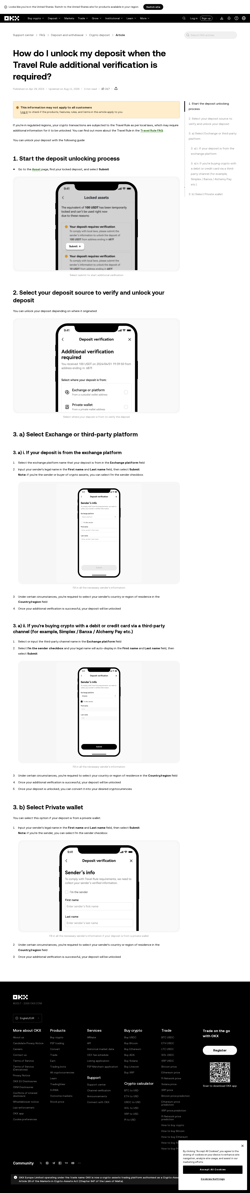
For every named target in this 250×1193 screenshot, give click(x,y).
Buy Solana (131, 1060)
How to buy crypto (172, 1125)
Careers (17, 1049)
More (143, 18)
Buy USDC (130, 1037)
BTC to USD (131, 1090)
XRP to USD (131, 1113)
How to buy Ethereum (174, 1136)
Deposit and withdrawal (67, 35)
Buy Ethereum (132, 1049)
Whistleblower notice (26, 1101)
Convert (55, 1049)
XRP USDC (167, 1060)
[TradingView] (66, 1163)
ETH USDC (167, 1043)
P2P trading (57, 1043)
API (89, 1043)
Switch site (153, 6)
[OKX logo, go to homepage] (11, 18)
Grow (95, 18)
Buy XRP (129, 1072)
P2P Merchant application (102, 1066)
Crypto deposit (99, 35)
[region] (212, 1165)
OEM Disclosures (23, 1087)
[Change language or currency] (244, 18)
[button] (184, 18)
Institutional (112, 18)
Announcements (97, 1096)
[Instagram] (47, 1163)
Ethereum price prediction (170, 1103)
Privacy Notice (21, 1075)
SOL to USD (131, 1107)
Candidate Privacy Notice (28, 1043)
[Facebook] (60, 1163)
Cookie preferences (25, 1119)
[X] (40, 1163)
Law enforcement (23, 1107)
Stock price (57, 1101)
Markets (69, 18)
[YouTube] (72, 1163)
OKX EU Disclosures (25, 1081)
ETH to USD (131, 1096)
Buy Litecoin (131, 1066)
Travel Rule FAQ (151, 130)
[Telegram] (53, 1163)
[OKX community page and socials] (79, 1163)
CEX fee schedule (97, 1054)
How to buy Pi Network (175, 1148)
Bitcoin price (169, 1066)
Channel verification (99, 1090)
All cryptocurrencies (62, 1072)
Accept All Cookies (213, 1169)
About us (18, 1037)
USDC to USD (132, 1102)
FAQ (42, 35)
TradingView (57, 1084)
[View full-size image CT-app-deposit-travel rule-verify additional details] (96, 224)
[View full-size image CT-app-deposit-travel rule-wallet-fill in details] (99, 886)
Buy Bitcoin (131, 1043)
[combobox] (213, 35)
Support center (23, 35)
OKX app (18, 1113)
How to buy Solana (172, 1142)
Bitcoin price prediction (175, 1095)
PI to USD (130, 1119)
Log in (194, 18)
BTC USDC (167, 1037)
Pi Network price (171, 1078)
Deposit (52, 18)
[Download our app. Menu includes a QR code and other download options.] (222, 18)
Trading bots (58, 1066)
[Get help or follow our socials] (236, 18)
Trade (81, 18)
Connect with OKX (98, 1102)
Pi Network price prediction (171, 1118)
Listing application (98, 1060)
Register (220, 1050)
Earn (52, 1060)
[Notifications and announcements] (229, 18)
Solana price (168, 1084)
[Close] (242, 1146)
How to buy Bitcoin (172, 1131)
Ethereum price (170, 1072)
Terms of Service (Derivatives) (23, 1068)
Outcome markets (61, 1095)
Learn (130, 18)
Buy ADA (129, 1054)
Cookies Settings (213, 1179)
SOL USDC (167, 1054)
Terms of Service (23, 1060)
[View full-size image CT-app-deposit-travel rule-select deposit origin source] (96, 365)
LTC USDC (167, 1049)
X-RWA (54, 1090)
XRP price (167, 1090)
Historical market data (100, 1049)
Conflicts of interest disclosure (25, 1094)
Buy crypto (34, 18)
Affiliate (91, 1037)
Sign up (206, 18)
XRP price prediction (173, 1110)
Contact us (20, 1054)
